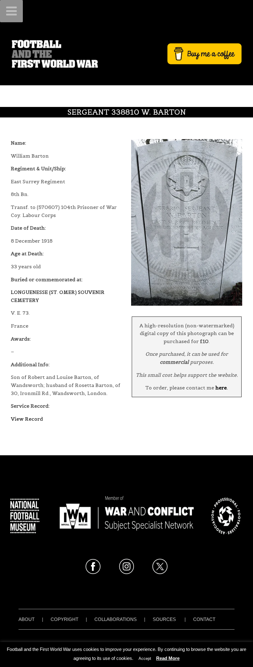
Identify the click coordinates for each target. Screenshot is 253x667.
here (221, 387)
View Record (27, 419)
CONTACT (204, 619)
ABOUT (27, 619)
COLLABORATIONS (115, 619)
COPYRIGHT (64, 619)
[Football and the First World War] (126, 53)
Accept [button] (145, 658)
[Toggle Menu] (11, 11)
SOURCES (164, 619)
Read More (168, 658)
